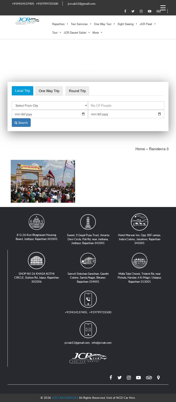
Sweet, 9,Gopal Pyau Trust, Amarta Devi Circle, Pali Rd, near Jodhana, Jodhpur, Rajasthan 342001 (88, 239)
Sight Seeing (126, 24)
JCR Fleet (146, 24)
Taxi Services (79, 24)
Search (22, 122)
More (96, 32)
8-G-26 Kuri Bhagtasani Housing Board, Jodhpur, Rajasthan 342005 (37, 237)
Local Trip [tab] (22, 90)
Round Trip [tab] (77, 90)
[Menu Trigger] (163, 7)
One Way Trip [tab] (49, 90)
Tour (55, 32)
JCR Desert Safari (75, 32)
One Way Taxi (102, 24)
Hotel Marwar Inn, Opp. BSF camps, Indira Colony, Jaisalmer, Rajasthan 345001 (139, 239)
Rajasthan (58, 24)
